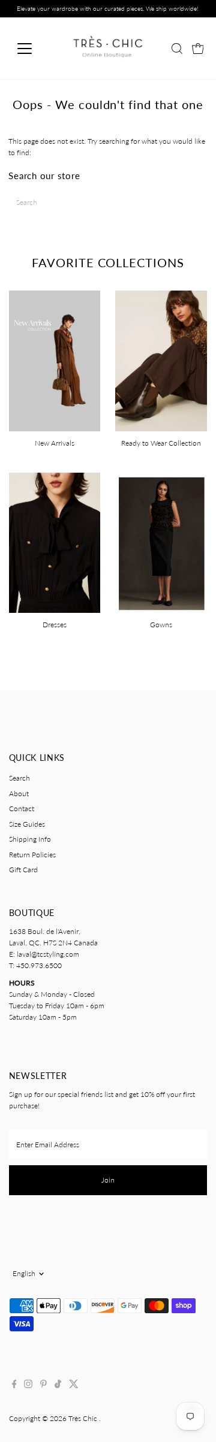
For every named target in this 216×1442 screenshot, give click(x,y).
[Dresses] (55, 541)
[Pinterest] (43, 1385)
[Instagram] (28, 1385)
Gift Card (23, 869)
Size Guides (27, 824)
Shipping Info (30, 839)
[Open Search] (177, 48)
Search (19, 777)
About (19, 793)
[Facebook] (14, 1385)
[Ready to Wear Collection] (161, 359)
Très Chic (83, 1418)
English (24, 1273)
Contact (21, 808)
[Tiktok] (58, 1385)
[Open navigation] (32, 49)
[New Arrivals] (55, 359)
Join (108, 1179)
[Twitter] (74, 1385)
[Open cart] (198, 48)
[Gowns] (161, 541)
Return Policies (32, 854)
